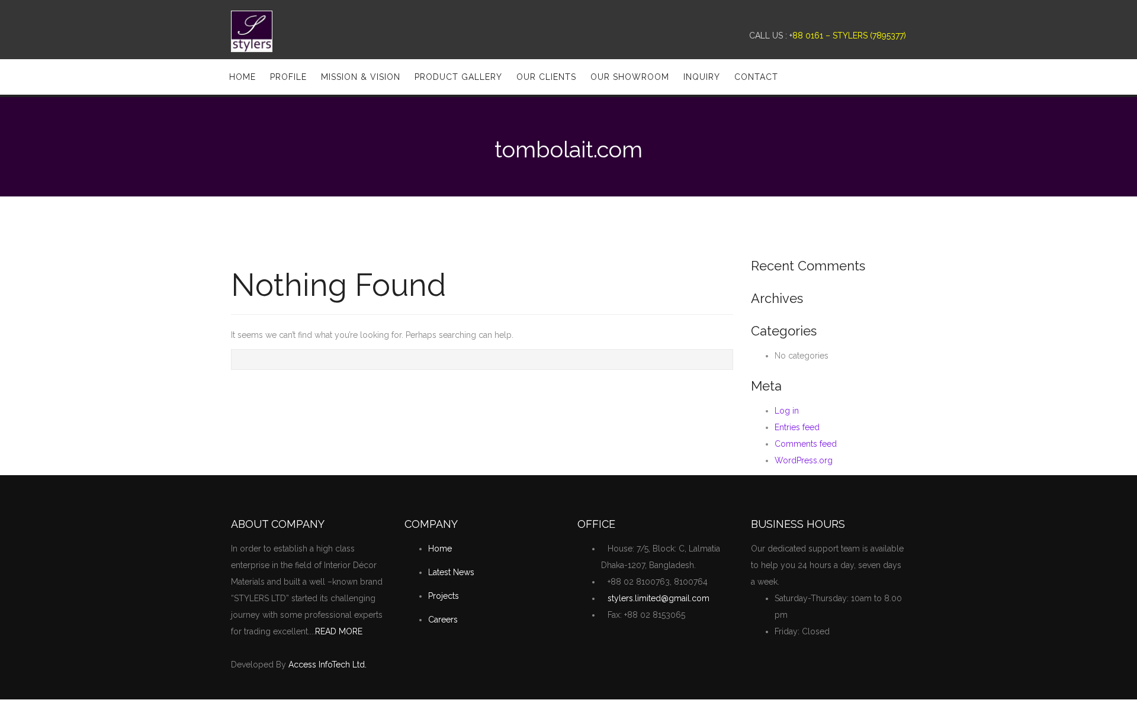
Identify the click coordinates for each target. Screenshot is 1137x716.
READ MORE (338, 631)
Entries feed (797, 427)
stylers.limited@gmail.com (658, 598)
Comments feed (806, 444)
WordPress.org (804, 460)
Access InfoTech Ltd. (327, 664)
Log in (787, 410)
